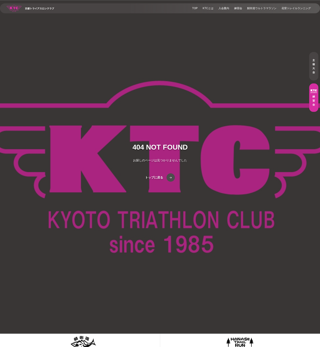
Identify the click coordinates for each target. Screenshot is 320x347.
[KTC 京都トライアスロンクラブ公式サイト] (30, 8)
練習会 (238, 8)
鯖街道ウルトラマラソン (261, 8)
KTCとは (208, 8)
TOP (195, 8)
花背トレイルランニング (296, 8)
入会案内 (223, 8)
